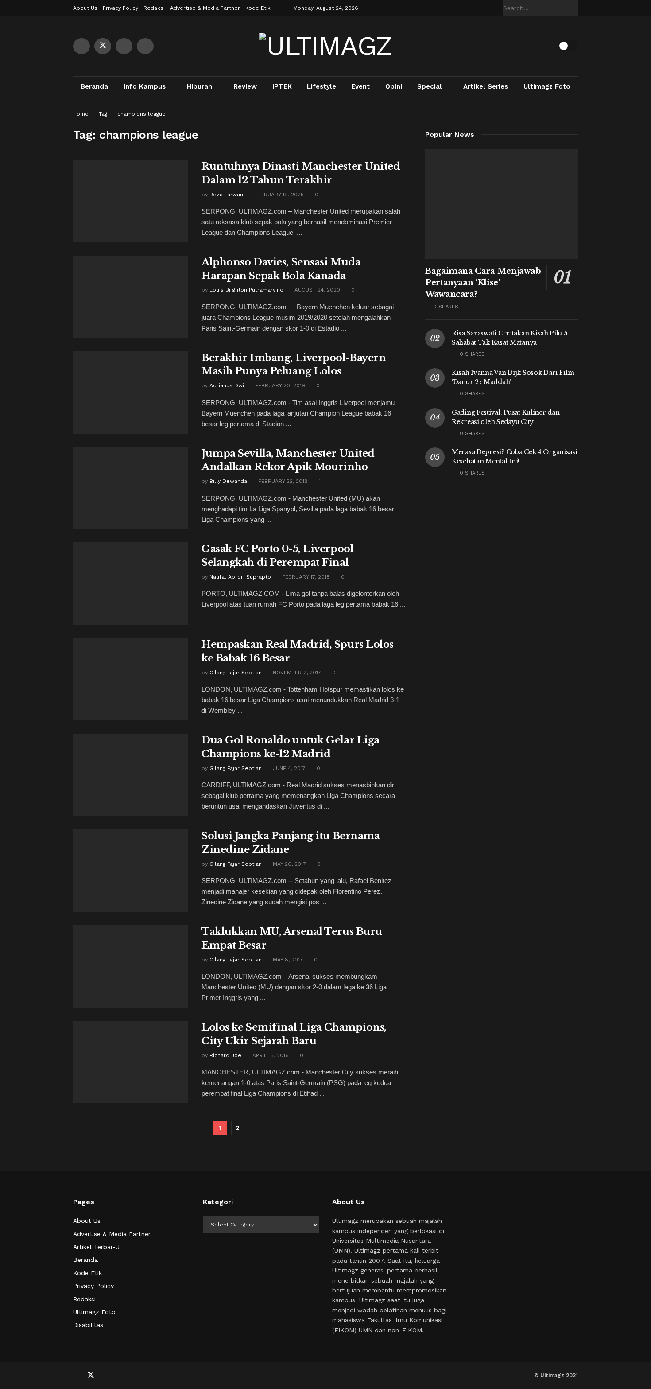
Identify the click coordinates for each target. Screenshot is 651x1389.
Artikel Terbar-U (96, 1246)
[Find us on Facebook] (81, 46)
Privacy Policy (120, 8)
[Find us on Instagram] (145, 46)
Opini (393, 86)
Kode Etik (258, 8)
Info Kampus (145, 86)
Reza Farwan (226, 194)
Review (245, 86)
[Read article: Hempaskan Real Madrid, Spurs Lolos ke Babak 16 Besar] (130, 679)
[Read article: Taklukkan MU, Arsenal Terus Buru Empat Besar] (130, 966)
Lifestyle (321, 86)
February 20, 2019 (279, 385)
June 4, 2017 (288, 768)
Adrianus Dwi (226, 385)
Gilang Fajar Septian (235, 672)
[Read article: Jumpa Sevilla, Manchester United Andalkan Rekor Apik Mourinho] (130, 488)
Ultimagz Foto (546, 86)
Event (360, 86)
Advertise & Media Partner (205, 8)
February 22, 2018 (282, 481)
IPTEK (282, 86)
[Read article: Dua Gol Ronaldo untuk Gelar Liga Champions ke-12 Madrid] (130, 775)
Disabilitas (88, 1324)
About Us (85, 8)
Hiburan (199, 86)
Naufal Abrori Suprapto (240, 577)
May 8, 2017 (287, 960)
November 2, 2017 (296, 672)
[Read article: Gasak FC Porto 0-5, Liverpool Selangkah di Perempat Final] (130, 583)
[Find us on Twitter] (102, 46)
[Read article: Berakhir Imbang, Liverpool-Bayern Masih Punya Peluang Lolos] (130, 392)
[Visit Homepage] (325, 46)
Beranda (94, 86)
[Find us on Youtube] (124, 46)
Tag (103, 114)
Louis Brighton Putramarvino (246, 290)
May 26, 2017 (288, 864)
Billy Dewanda (228, 481)
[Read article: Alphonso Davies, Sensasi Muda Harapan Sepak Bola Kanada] (130, 297)
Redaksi (154, 8)
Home (81, 114)
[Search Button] (573, 8)
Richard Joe (225, 1055)
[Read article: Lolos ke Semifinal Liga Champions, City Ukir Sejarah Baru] (130, 1062)
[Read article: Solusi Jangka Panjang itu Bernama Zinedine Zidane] (130, 870)
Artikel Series (485, 86)
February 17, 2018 (305, 577)
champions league (141, 114)
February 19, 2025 (278, 194)
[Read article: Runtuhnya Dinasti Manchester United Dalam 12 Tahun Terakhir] (130, 201)
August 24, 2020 (316, 290)
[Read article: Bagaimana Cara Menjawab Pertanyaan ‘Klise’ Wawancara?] (501, 204)
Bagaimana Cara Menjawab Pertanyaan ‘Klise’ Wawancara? (483, 282)
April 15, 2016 (270, 1055)
